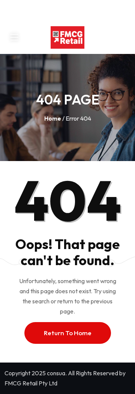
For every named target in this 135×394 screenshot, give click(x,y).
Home (52, 118)
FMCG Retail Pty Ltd (30, 383)
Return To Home (68, 333)
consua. (57, 373)
